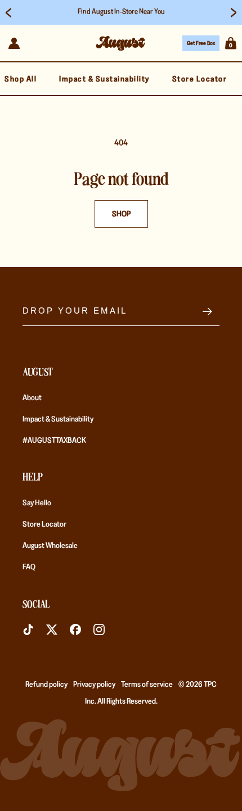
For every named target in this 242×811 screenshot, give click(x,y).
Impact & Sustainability (58, 418)
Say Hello (37, 502)
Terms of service (147, 683)
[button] (230, 43)
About (32, 397)
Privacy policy (94, 683)
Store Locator (44, 523)
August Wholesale (50, 545)
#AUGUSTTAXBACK (54, 440)
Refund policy (46, 683)
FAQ (29, 566)
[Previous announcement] (8, 12)
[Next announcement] (233, 12)
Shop (121, 213)
